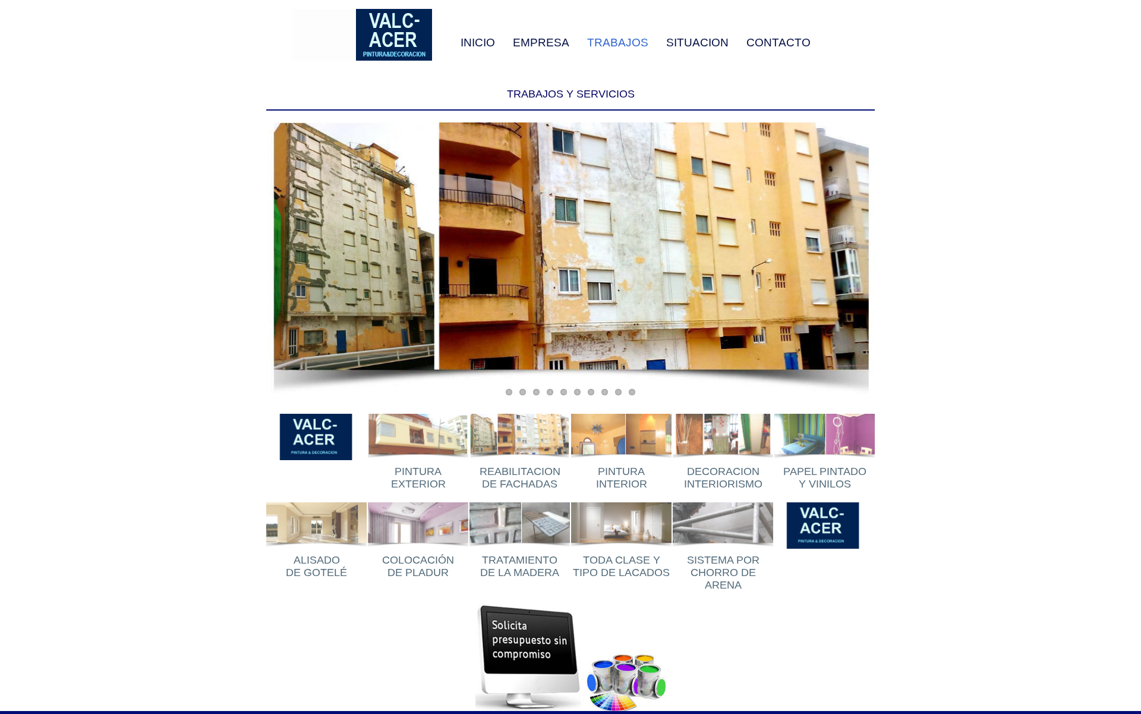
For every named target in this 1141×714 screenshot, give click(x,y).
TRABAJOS (617, 42)
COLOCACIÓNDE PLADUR (418, 566)
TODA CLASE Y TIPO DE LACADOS (621, 566)
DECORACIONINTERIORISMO (723, 477)
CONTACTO (778, 42)
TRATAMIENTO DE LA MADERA (519, 566)
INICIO (478, 42)
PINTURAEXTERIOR (418, 477)
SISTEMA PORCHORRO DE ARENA (723, 572)
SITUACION (697, 42)
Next (867, 265)
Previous (274, 265)
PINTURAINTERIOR (621, 477)
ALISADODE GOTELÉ (316, 566)
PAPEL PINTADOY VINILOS (824, 477)
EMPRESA (541, 42)
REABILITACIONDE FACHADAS (520, 477)
